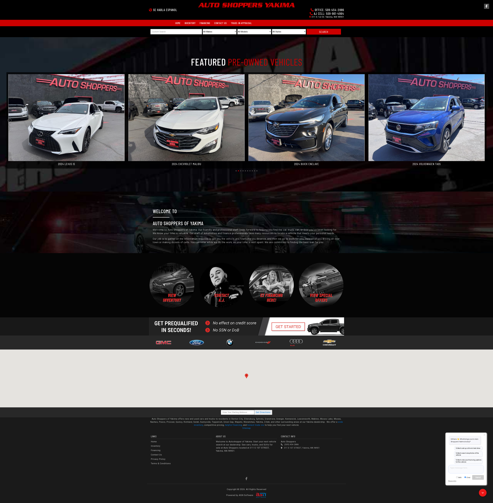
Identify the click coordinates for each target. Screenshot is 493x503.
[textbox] (466, 469)
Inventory (190, 23)
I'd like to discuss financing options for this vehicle (468, 461)
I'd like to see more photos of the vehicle (467, 454)
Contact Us (220, 23)
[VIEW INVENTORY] (172, 285)
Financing (205, 23)
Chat (468, 477)
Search (323, 32)
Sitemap (246, 428)
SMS (460, 477)
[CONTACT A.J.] (221, 285)
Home (178, 23)
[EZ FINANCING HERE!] (271, 285)
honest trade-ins (255, 425)
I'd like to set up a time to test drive (468, 448)
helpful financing (233, 425)
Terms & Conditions (161, 463)
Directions (263, 412)
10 (256, 170)
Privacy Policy (158, 459)
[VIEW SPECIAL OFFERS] (321, 285)
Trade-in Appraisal (241, 23)
